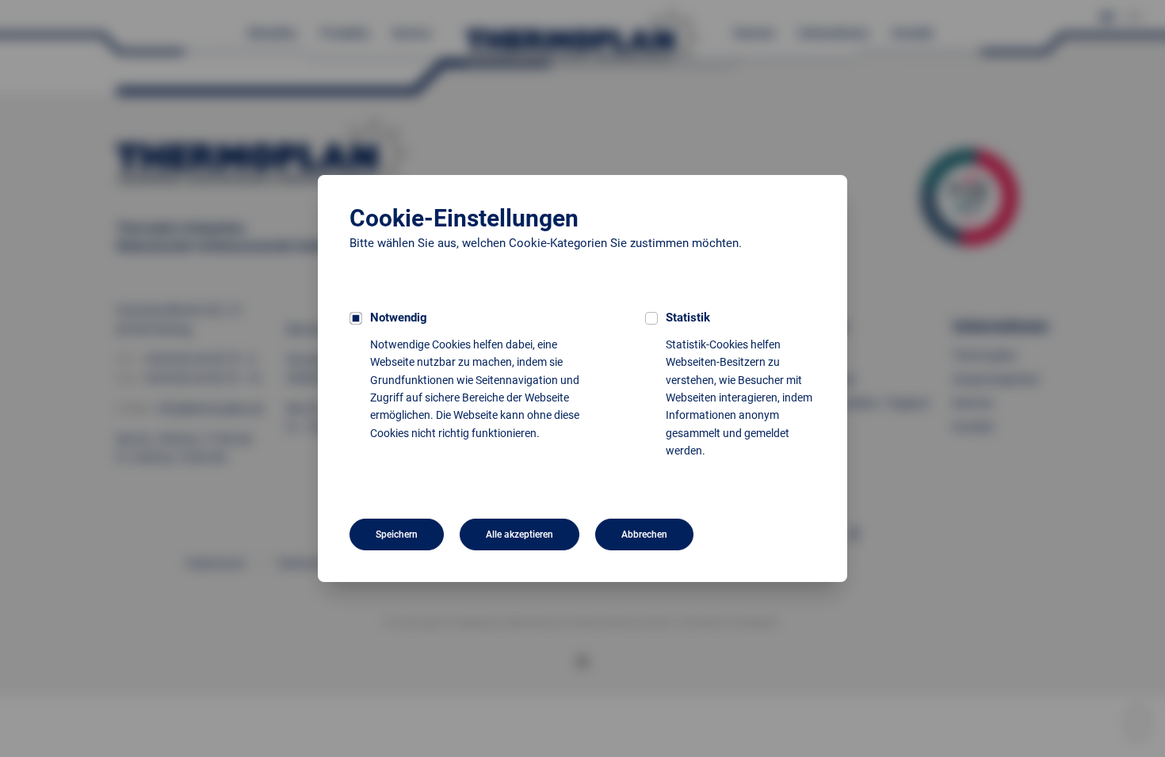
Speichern (397, 534)
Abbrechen (644, 534)
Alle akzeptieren (519, 534)
